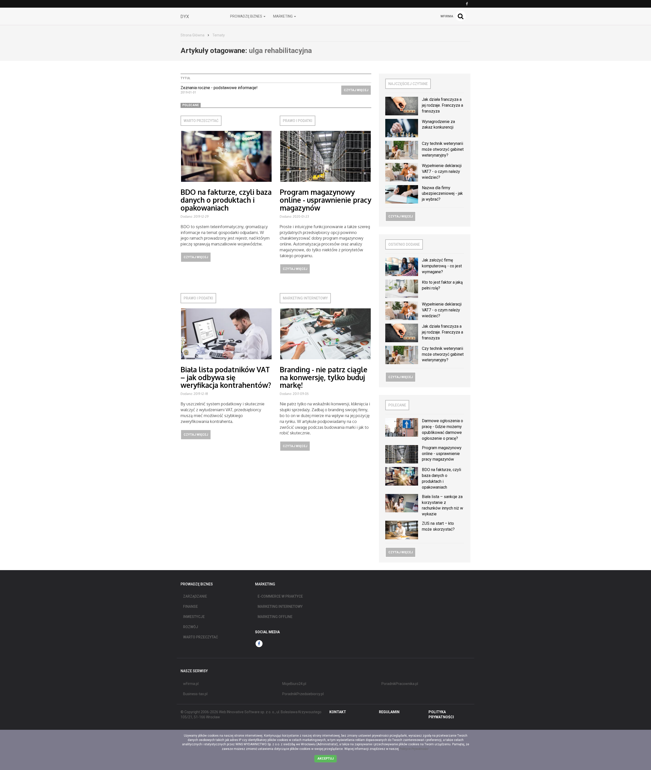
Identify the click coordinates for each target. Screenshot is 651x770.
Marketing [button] (283, 16)
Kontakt (337, 712)
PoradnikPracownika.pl (399, 684)
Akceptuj (325, 758)
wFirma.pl (191, 684)
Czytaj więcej (356, 90)
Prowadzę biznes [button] (246, 16)
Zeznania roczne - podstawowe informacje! (219, 87)
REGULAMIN (389, 712)
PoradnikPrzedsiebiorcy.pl (303, 694)
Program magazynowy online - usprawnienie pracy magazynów (325, 199)
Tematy (218, 35)
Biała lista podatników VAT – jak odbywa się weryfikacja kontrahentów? (226, 377)
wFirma (446, 16)
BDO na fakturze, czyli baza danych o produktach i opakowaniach (226, 199)
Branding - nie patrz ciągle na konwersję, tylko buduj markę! (323, 377)
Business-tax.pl (195, 694)
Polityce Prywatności (414, 749)
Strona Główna (192, 35)
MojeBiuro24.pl (294, 684)
